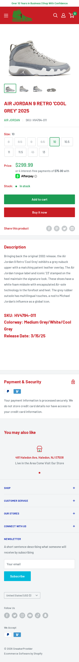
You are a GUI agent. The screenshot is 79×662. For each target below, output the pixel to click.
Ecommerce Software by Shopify (23, 653)
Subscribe (17, 576)
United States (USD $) (18, 595)
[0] (71, 15)
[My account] (63, 15)
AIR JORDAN (12, 120)
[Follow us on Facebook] (7, 615)
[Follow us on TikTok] (38, 615)
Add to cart (39, 199)
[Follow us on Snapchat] (45, 615)
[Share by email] (72, 228)
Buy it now (39, 212)
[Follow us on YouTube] (30, 615)
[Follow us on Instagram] (22, 615)
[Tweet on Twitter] (64, 228)
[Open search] (55, 15)
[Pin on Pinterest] (57, 228)
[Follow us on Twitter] (14, 615)
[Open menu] (6, 15)
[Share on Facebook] (49, 228)
